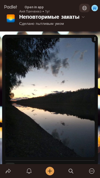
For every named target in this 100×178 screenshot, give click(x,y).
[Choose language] (84, 8)
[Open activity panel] (29, 171)
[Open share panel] (8, 171)
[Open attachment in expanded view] (50, 97)
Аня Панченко (30, 11)
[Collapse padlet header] (83, 16)
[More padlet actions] (92, 171)
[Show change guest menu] (94, 8)
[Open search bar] (71, 171)
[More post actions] (91, 41)
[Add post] (50, 171)
